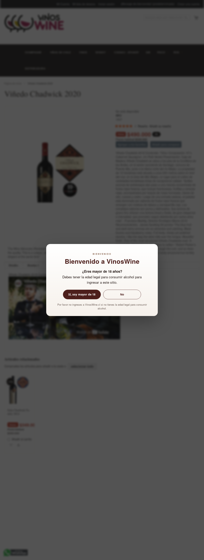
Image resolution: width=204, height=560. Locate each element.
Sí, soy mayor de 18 (82, 294)
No (122, 294)
